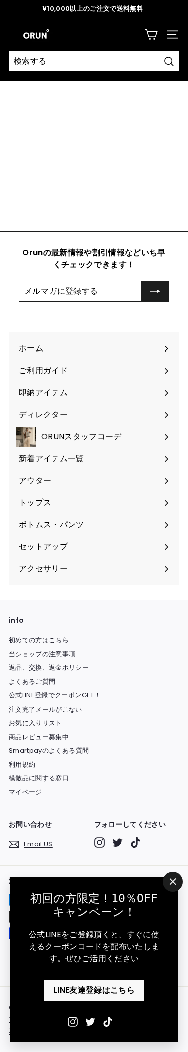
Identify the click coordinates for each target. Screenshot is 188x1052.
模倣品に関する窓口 (39, 778)
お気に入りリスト (35, 723)
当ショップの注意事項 (42, 654)
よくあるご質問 (32, 681)
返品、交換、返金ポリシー (49, 667)
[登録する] (155, 291)
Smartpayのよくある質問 (49, 750)
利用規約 (22, 764)
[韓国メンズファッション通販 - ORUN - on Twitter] (90, 1021)
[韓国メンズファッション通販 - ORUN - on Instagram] (73, 1021)
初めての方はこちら (39, 640)
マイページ (25, 792)
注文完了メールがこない (45, 709)
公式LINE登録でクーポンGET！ (55, 695)
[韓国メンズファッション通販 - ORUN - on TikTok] (108, 1021)
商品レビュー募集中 (39, 737)
